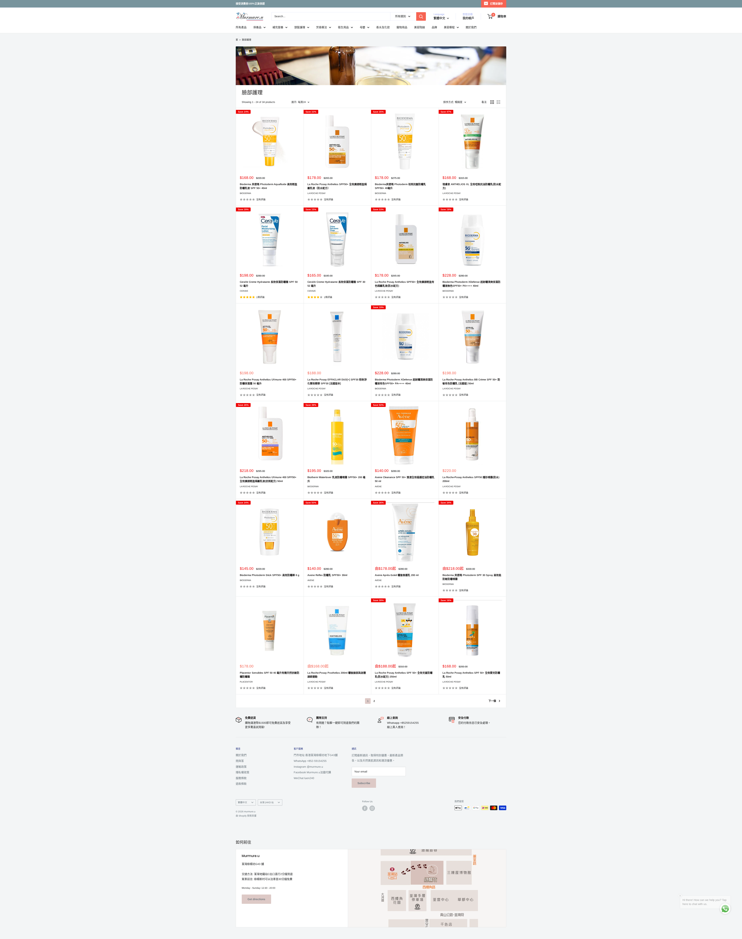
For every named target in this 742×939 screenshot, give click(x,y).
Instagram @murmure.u (308, 766)
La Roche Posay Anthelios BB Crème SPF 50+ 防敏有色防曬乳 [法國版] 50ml (471, 381)
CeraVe (244, 291)
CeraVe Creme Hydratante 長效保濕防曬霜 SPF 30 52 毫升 (336, 283)
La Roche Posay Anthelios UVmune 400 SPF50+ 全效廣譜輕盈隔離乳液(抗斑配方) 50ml (268, 479)
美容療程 (449, 27)
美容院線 (419, 27)
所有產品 (241, 27)
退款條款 (241, 783)
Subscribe (363, 783)
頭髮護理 (299, 27)
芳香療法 (321, 27)
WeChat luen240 (304, 778)
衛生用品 (343, 27)
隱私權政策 (242, 772)
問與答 (240, 760)
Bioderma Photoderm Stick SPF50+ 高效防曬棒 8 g (269, 575)
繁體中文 (242, 802)
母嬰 (362, 27)
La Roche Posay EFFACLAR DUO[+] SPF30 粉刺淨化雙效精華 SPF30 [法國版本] (337, 381)
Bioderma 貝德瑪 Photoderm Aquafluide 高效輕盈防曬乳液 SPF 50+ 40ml (268, 186)
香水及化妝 (383, 27)
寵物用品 (402, 27)
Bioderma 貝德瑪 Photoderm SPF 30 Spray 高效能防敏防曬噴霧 (471, 577)
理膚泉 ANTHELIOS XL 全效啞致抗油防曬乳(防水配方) (471, 186)
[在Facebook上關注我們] (365, 808)
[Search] (421, 16)
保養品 (257, 27)
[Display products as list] (498, 102)
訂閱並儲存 (496, 3)
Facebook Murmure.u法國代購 (312, 772)
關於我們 (471, 27)
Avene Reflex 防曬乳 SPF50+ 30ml (327, 575)
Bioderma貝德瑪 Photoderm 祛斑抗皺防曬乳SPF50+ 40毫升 (400, 186)
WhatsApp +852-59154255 (310, 760)
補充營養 (277, 27)
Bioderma (245, 193)
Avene (378, 486)
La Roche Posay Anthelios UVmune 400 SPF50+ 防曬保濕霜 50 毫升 (268, 381)
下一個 (492, 700)
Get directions (256, 899)
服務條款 (241, 778)
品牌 (434, 27)
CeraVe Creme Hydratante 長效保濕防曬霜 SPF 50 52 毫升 (269, 283)
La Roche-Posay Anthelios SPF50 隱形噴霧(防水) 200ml (470, 479)
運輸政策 (241, 766)
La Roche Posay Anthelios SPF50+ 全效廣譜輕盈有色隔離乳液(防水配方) (404, 283)
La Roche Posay (316, 193)
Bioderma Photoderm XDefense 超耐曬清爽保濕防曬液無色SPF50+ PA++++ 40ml (471, 283)
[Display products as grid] (492, 102)
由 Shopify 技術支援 (246, 815)
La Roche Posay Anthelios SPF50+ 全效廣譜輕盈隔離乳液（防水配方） (337, 186)
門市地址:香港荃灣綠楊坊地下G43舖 (316, 755)
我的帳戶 (468, 18)
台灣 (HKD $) (267, 802)
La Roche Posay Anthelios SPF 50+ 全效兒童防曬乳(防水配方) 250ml (403, 674)
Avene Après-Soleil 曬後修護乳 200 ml (397, 575)
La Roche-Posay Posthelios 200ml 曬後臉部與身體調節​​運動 (336, 674)
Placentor (246, 682)
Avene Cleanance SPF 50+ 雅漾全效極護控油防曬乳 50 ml (404, 479)
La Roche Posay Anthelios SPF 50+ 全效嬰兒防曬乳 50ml (471, 674)
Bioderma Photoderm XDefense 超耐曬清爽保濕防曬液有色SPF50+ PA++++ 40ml (404, 381)
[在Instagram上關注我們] (372, 808)
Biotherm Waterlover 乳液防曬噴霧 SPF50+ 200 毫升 (336, 479)
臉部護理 (246, 39)
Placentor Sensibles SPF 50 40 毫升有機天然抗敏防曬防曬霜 (269, 674)
